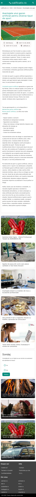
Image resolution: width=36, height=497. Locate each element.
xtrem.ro (21, 486)
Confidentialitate (6, 473)
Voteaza (6, 374)
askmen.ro (4, 481)
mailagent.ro (5, 489)
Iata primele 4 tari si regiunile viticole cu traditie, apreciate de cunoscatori (16, 318)
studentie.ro (5, 486)
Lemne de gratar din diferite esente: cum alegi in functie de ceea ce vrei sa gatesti (16, 395)
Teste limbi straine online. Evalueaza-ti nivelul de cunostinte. (16, 345)
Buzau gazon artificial (9, 111)
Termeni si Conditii (6, 470)
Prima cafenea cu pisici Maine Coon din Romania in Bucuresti (16, 415)
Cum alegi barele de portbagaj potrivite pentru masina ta (16, 456)
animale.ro (21, 481)
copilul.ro (4, 492)
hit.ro (19, 483)
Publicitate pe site (24, 470)
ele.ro (3, 483)
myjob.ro (21, 489)
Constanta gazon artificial (10, 86)
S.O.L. (21, 473)
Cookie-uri (4, 467)
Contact (21, 467)
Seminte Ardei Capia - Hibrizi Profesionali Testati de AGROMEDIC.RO (17, 238)
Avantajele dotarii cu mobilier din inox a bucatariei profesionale (16, 291)
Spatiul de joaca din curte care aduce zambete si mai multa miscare (15, 265)
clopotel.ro (21, 492)
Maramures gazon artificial (10, 109)
